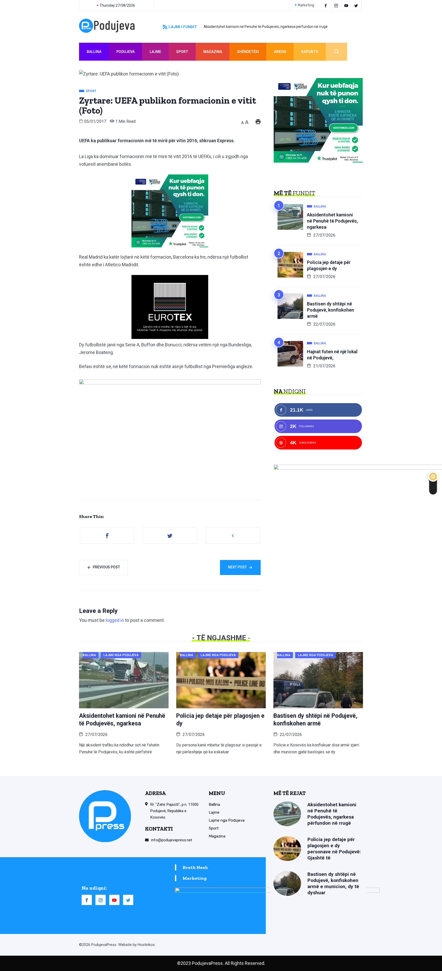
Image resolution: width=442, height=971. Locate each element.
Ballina (94, 52)
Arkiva (280, 52)
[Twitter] (356, 5)
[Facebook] (326, 5)
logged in (115, 620)
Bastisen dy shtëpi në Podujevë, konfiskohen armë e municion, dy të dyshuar (333, 883)
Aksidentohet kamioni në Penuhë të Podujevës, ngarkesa (332, 221)
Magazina (212, 52)
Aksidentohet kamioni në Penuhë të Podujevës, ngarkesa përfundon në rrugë (266, 27)
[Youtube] (346, 5)
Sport (182, 52)
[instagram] (337, 5)
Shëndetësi (248, 52)
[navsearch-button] (336, 52)
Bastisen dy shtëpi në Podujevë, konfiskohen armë (330, 310)
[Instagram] (100, 900)
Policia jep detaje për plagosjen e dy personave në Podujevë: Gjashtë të (334, 848)
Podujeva (125, 52)
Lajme (155, 52)
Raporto (309, 52)
